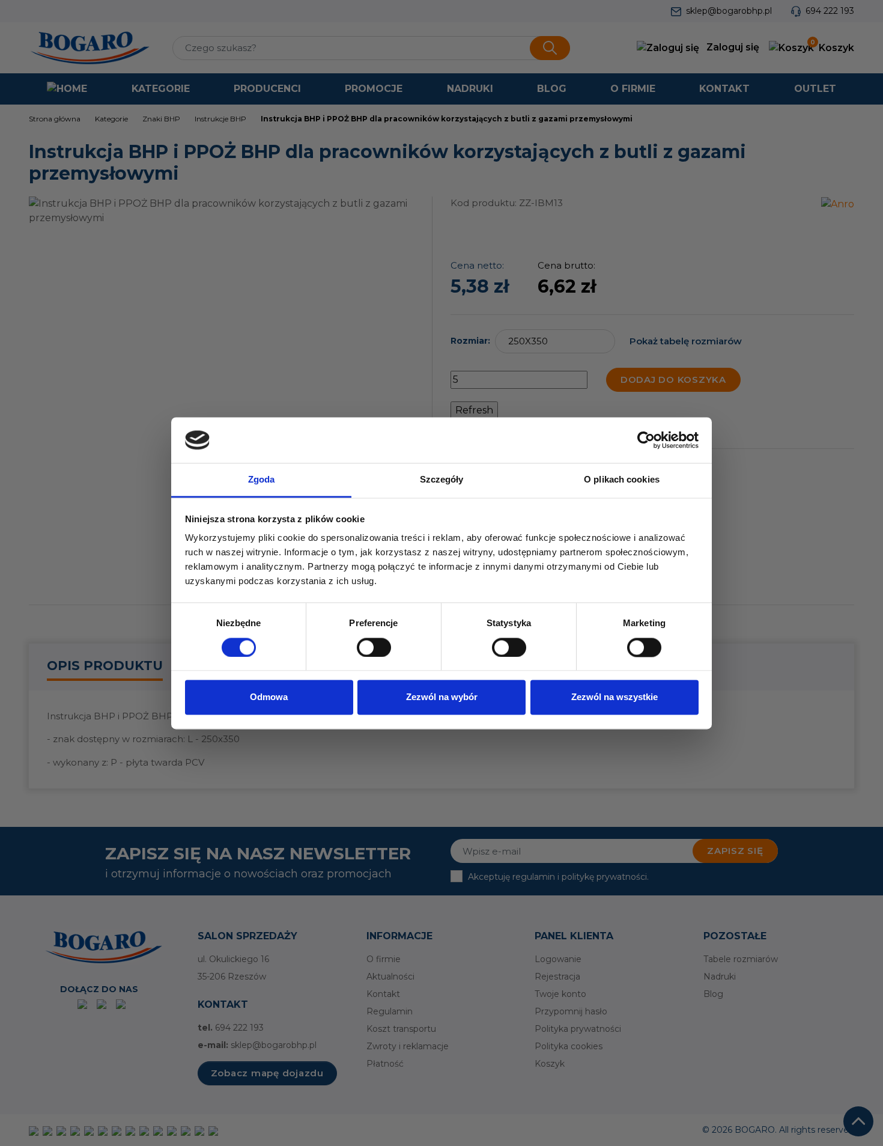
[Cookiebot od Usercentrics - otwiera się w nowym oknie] (646, 440)
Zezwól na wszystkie (614, 697)
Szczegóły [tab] (442, 480)
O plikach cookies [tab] (622, 480)
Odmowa (269, 697)
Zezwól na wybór (442, 697)
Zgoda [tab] (261, 480)
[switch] (374, 647)
